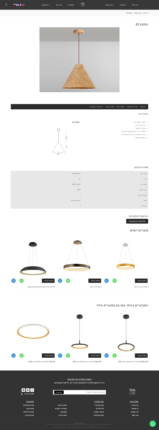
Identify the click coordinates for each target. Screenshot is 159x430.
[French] (20, 5)
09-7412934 (29, 394)
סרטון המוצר (132, 106)
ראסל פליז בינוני (96, 287)
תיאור (142, 106)
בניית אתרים (108, 424)
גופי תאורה (137, 13)
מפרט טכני (110, 106)
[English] (23, 5)
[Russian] (14, 5)
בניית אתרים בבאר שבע (56, 424)
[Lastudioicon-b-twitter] (28, 390)
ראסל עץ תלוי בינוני (141, 287)
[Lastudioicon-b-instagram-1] (23, 390)
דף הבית (145, 13)
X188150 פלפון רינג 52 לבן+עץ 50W (41, 361)
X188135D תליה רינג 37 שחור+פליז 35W (133, 361)
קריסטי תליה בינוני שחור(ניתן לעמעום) (41, 287)
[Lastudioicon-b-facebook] (32, 390)
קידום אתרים (94, 424)
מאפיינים (121, 106)
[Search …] (6, 5)
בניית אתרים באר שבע (77, 424)
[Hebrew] (17, 5)
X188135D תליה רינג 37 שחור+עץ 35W (87, 361)
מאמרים (30, 401)
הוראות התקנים (96, 106)
